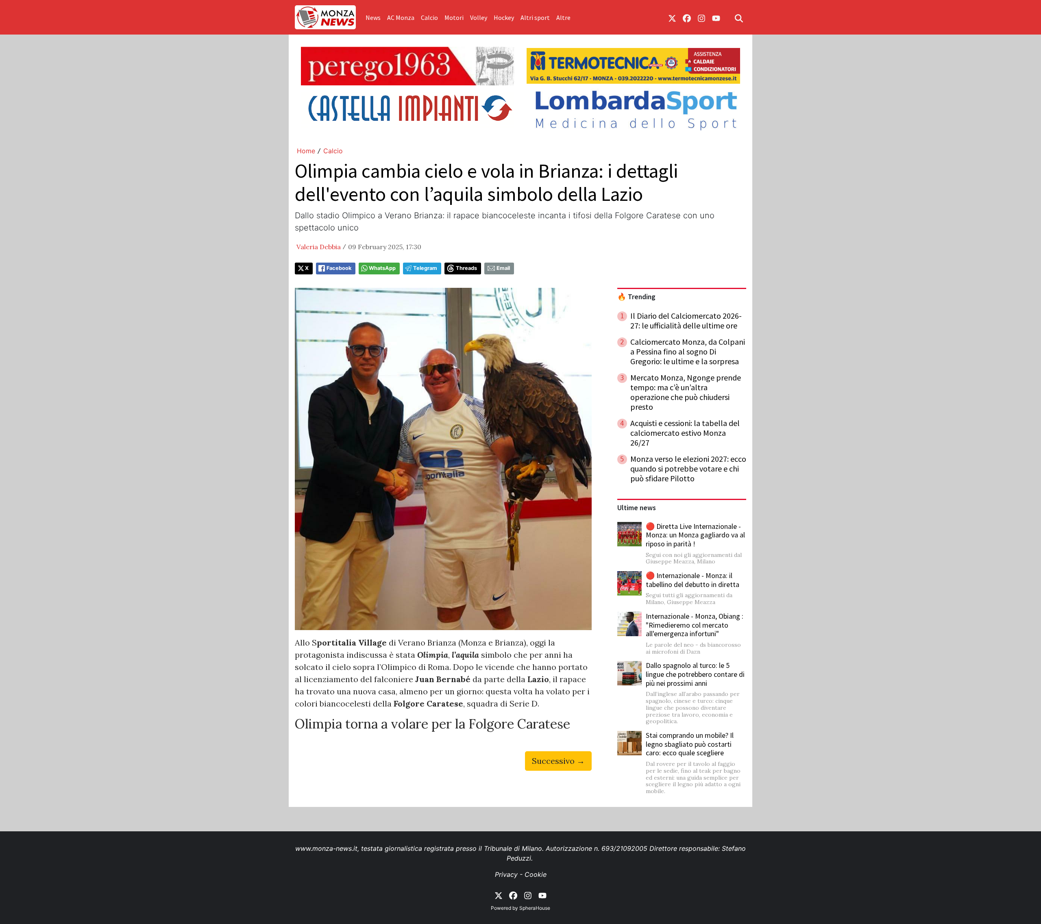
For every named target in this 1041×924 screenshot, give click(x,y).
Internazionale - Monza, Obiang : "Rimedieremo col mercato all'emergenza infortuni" (694, 624)
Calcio (429, 17)
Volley (478, 17)
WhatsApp (382, 268)
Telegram (425, 268)
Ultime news (636, 507)
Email (503, 268)
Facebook (339, 268)
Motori (454, 17)
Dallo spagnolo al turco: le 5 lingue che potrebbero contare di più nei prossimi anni (695, 674)
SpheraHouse (534, 908)
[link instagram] (701, 17)
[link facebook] (686, 17)
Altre (563, 17)
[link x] (672, 17)
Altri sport (535, 17)
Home (306, 151)
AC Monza (400, 17)
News (373, 17)
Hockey (504, 17)
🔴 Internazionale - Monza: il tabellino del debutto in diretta (692, 580)
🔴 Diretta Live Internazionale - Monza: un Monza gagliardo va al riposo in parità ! (695, 535)
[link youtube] (716, 17)
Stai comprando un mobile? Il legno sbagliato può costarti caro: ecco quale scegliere (690, 744)
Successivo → (558, 761)
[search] (739, 17)
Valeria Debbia (318, 247)
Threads (466, 268)
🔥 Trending (636, 296)
